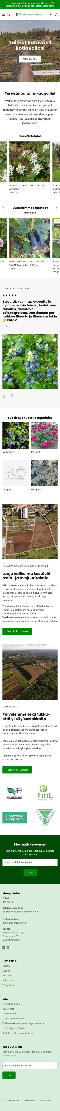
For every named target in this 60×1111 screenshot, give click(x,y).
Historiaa (7, 975)
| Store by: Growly (43, 1100)
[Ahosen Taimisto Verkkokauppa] (30, 15)
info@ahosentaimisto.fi (14, 922)
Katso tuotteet (30, 59)
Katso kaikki (30, 212)
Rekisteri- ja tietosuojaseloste (17, 1033)
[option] (30, 338)
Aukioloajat (8, 980)
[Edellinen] (3, 395)
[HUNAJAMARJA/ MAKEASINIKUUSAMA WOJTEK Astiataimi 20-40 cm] (29, 238)
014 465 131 (8, 902)
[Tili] (49, 14)
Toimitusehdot (9, 1013)
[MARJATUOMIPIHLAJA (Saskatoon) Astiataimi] (29, 161)
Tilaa (30, 872)
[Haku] (10, 14)
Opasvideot (8, 1008)
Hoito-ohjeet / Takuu (13, 1028)
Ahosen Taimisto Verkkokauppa (22, 1100)
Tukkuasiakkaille (11, 1004)
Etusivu (6, 965)
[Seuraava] (12, 395)
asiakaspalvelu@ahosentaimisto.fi (20, 911)
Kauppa (6, 970)
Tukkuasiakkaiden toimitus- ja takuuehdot (23, 1023)
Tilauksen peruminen (13, 1018)
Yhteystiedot (8, 985)
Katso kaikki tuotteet (17, 631)
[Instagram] (8, 947)
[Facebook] (3, 947)
